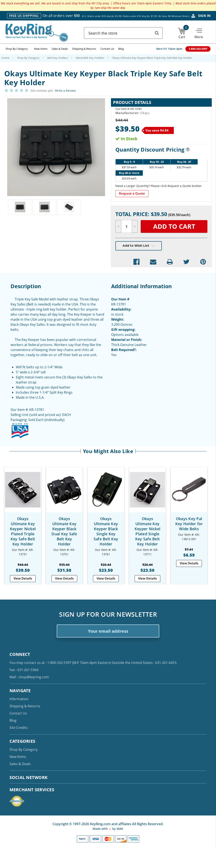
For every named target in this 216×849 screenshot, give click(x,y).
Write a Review (65, 91)
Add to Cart (23, 494)
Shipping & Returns (84, 49)
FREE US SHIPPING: (24, 15)
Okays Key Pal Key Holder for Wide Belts (189, 523)
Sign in (204, 15)
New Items (40, 49)
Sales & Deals (60, 49)
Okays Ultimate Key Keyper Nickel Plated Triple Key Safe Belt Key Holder (23, 531)
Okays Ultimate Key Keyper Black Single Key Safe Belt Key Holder (106, 531)
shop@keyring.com (34, 677)
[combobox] (123, 33)
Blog (121, 49)
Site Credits (18, 727)
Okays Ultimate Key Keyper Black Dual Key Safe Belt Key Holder (64, 531)
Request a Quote (132, 193)
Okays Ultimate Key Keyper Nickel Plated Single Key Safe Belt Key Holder (147, 531)
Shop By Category (16, 49)
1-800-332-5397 (59, 662)
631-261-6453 (165, 662)
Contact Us (107, 49)
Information (18, 699)
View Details (23, 578)
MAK (120, 829)
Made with (101, 829)
